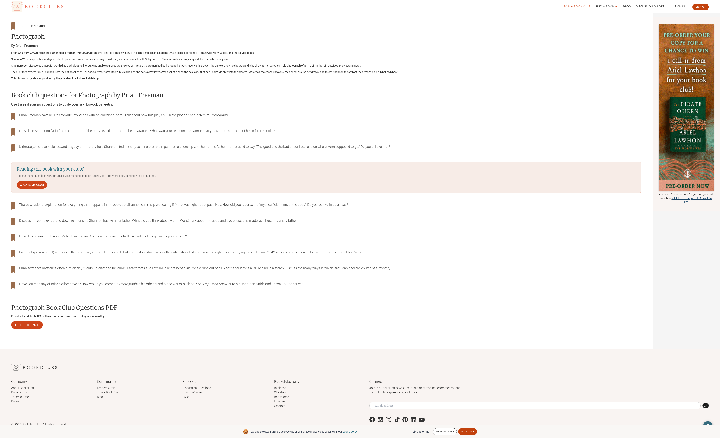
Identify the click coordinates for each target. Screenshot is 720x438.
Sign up (701, 6)
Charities (280, 392)
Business (280, 388)
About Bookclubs (22, 388)
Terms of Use (20, 397)
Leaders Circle (106, 388)
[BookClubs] (686, 107)
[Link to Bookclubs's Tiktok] (397, 419)
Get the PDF (27, 325)
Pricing (15, 401)
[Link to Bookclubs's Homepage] (37, 6)
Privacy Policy (20, 392)
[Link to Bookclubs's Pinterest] (405, 419)
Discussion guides (650, 6)
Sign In (680, 6)
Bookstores (281, 397)
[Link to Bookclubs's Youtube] (421, 420)
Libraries (279, 401)
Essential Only (444, 431)
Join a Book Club (108, 392)
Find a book (604, 6)
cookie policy (350, 431)
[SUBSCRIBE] (705, 405)
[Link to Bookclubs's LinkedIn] (413, 419)
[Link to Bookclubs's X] (389, 419)
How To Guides (192, 392)
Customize (423, 431)
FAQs (185, 397)
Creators (279, 406)
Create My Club (32, 184)
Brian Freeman (27, 46)
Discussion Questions (196, 388)
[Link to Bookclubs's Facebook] (372, 419)
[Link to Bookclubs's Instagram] (380, 419)
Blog (627, 6)
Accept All (468, 431)
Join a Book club (577, 6)
